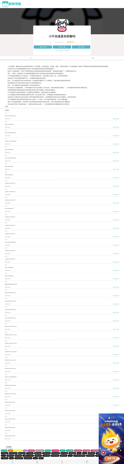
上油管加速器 (94, 450)
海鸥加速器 (38, 453)
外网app (62, 450)
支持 (114, 118)
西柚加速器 (91, 453)
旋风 (25, 450)
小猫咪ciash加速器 (28, 455)
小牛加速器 (70, 450)
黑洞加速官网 (13, 453)
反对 (117, 118)
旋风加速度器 (18, 450)
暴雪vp (41, 458)
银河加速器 (64, 453)
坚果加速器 (55, 450)
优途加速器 (31, 450)
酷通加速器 (22, 453)
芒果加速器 (5, 453)
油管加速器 (86, 450)
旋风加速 (47, 450)
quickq (79, 453)
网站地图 (4, 450)
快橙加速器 (72, 453)
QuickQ (10, 450)
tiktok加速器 (78, 450)
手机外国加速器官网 (79, 455)
